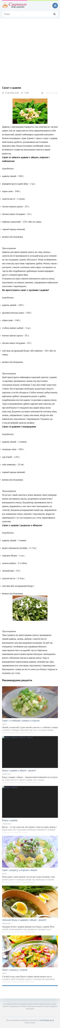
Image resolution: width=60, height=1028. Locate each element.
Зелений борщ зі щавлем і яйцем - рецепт (24, 919)
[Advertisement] (30, 50)
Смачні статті (6, 774)
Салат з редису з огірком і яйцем (19, 870)
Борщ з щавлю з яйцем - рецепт (19, 770)
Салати (4, 724)
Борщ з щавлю (9, 820)
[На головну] (14, 5)
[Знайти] (54, 14)
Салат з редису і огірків (14, 969)
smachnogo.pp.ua (47, 1020)
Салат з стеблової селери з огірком (20, 720)
